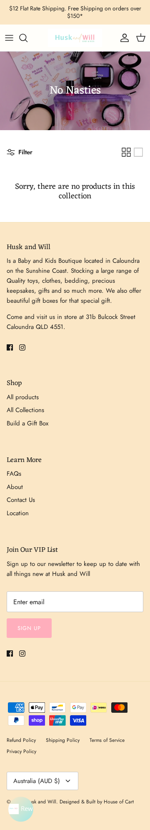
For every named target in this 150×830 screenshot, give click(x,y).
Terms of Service (107, 740)
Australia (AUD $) (36, 781)
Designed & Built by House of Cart (97, 801)
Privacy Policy (21, 751)
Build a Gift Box (27, 423)
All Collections (25, 410)
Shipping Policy (63, 740)
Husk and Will (41, 801)
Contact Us (21, 499)
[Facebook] (10, 347)
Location (18, 513)
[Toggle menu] (9, 38)
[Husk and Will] (75, 38)
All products (23, 397)
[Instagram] (22, 347)
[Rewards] (20, 809)
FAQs (14, 473)
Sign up (29, 628)
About (15, 487)
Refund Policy (21, 740)
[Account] (122, 38)
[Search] (27, 38)
